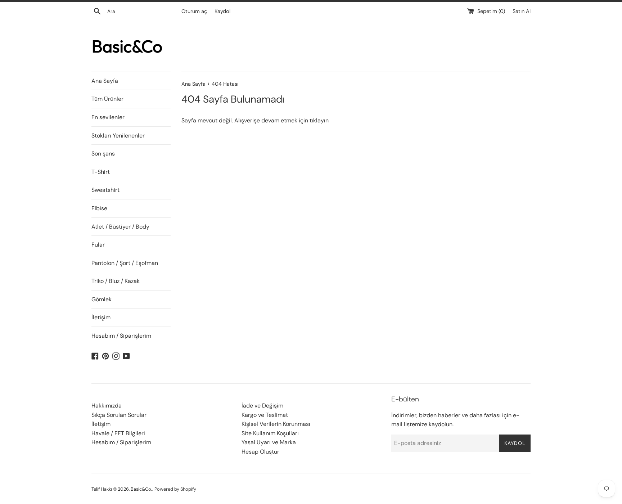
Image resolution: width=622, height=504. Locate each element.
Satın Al (522, 11)
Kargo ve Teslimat (265, 415)
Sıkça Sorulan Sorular (119, 415)
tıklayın (319, 120)
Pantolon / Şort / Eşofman (124, 263)
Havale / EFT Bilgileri (118, 433)
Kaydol (222, 11)
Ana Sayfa (104, 81)
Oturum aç (194, 11)
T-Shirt (100, 172)
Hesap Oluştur (260, 451)
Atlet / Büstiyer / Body (120, 226)
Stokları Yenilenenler (118, 135)
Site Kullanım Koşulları (270, 433)
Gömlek (101, 299)
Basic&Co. (141, 489)
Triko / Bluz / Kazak (115, 281)
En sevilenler (108, 117)
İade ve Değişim (262, 405)
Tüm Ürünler (107, 99)
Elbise (99, 208)
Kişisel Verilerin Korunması (276, 424)
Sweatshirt (105, 190)
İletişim (101, 317)
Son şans (103, 153)
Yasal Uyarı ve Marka (269, 442)
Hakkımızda (106, 405)
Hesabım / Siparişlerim (121, 335)
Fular (98, 244)
